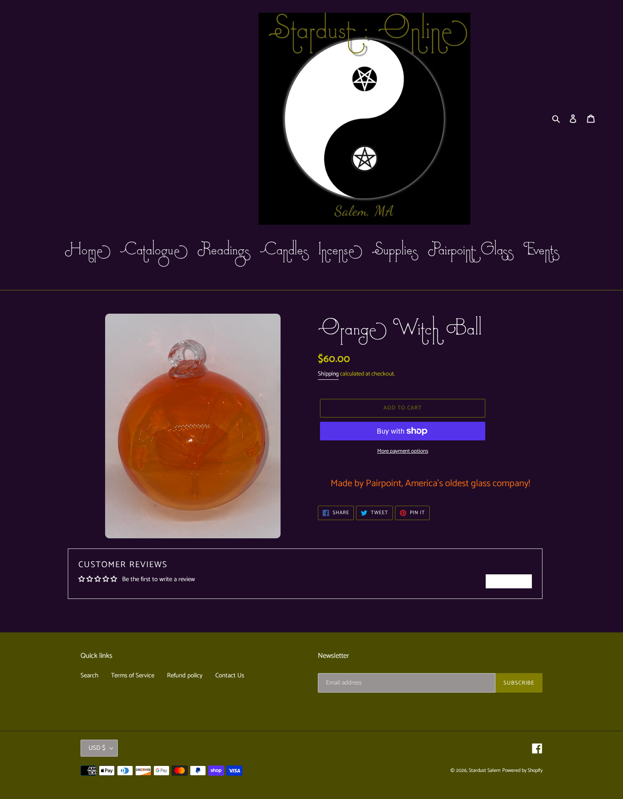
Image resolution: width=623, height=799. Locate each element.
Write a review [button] (508, 581)
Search (89, 675)
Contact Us (229, 675)
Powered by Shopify (522, 770)
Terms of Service (132, 675)
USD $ (97, 748)
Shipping (328, 374)
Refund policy (185, 675)
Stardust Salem (485, 770)
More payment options (402, 451)
